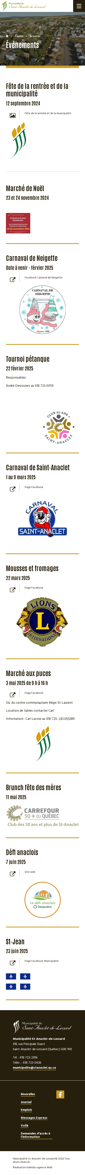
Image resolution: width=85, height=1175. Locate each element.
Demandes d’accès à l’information (35, 1135)
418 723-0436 (32, 1062)
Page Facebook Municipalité (42, 961)
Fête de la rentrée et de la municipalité (48, 113)
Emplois (26, 1109)
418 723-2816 (29, 1057)
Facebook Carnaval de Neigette (43, 277)
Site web (30, 872)
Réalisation (32, 1167)
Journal (26, 1102)
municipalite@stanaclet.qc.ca (34, 1068)
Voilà (24, 1125)
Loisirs (19, 36)
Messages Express (34, 1117)
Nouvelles (28, 1094)
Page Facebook (34, 487)
